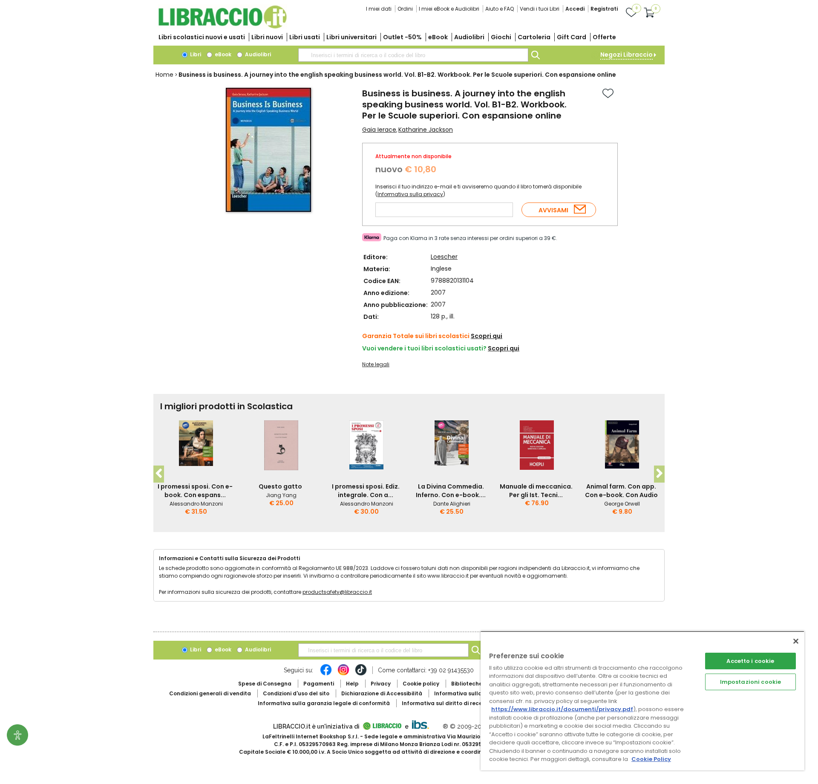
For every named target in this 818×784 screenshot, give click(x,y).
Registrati (604, 8)
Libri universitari (351, 37)
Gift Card (571, 37)
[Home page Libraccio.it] (222, 26)
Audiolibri (469, 37)
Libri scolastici (201, 37)
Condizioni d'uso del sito (296, 693)
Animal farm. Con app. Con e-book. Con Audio (621, 490)
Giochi (501, 37)
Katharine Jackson (425, 129)
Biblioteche (466, 683)
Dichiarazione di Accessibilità (381, 693)
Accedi (575, 8)
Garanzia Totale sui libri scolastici (415, 336)
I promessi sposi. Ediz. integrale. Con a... (366, 490)
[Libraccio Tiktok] (361, 674)
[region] (642, 700)
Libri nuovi (267, 37)
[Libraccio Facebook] (326, 674)
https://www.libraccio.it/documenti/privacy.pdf (562, 709)
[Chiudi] (795, 641)
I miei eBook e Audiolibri (449, 8)
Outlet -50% (402, 37)
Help (352, 683)
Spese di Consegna (264, 683)
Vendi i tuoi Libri (539, 8)
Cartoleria (534, 37)
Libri (195, 54)
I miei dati (379, 8)
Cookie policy (421, 683)
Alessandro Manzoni (196, 503)
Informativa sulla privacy (410, 194)
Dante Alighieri (451, 503)
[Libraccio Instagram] (343, 674)
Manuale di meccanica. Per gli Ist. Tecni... (536, 490)
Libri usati (304, 37)
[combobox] (413, 55)
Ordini (405, 8)
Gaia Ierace (379, 129)
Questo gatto (280, 486)
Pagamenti (318, 683)
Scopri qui (486, 336)
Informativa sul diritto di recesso (447, 703)
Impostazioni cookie (750, 682)
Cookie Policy (651, 759)
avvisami (553, 210)
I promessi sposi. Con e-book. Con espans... (195, 490)
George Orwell (622, 503)
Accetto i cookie (750, 661)
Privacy (381, 683)
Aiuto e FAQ (499, 8)
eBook (438, 37)
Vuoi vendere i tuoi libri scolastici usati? (424, 348)
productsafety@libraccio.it (337, 592)
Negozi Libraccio (626, 54)
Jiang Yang (281, 495)
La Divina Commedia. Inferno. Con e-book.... (451, 490)
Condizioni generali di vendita (210, 693)
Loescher (444, 256)
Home (164, 74)
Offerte (604, 37)
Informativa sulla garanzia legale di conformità (324, 703)
